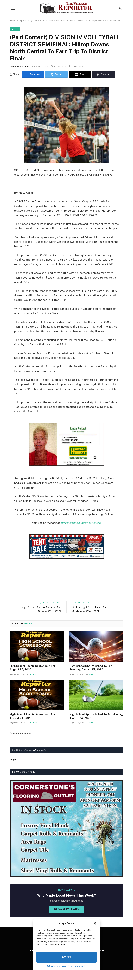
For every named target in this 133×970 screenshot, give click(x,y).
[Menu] (13, 8)
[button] (95, 923)
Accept (66, 957)
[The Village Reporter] (66, 8)
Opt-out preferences (56, 966)
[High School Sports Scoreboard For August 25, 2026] (37, 646)
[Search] (120, 8)
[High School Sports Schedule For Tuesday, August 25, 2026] (96, 646)
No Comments (60, 66)
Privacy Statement (76, 966)
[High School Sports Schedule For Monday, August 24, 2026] (96, 695)
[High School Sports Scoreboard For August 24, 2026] (37, 695)
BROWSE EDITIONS (66, 909)
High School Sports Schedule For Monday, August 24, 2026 (96, 716)
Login (13, 759)
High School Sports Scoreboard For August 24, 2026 (32, 716)
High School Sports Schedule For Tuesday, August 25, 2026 (90, 668)
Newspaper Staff (20, 66)
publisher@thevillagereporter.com (81, 523)
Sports (15, 29)
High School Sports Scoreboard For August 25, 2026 (32, 668)
